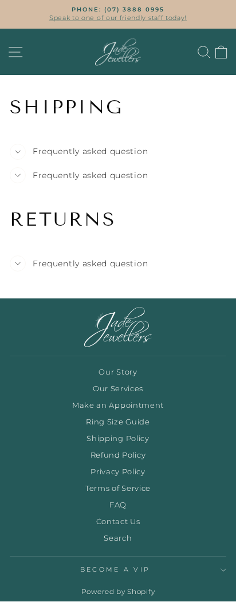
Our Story (118, 372)
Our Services (118, 388)
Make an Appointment (118, 405)
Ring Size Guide (118, 422)
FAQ (118, 505)
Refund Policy (118, 455)
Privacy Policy (118, 471)
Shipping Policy (117, 438)
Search (118, 538)
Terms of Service (118, 488)
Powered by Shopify (118, 591)
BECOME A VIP (115, 569)
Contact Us (118, 521)
